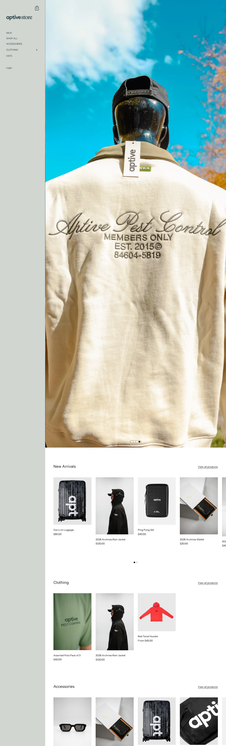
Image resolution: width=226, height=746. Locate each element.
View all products (208, 466)
